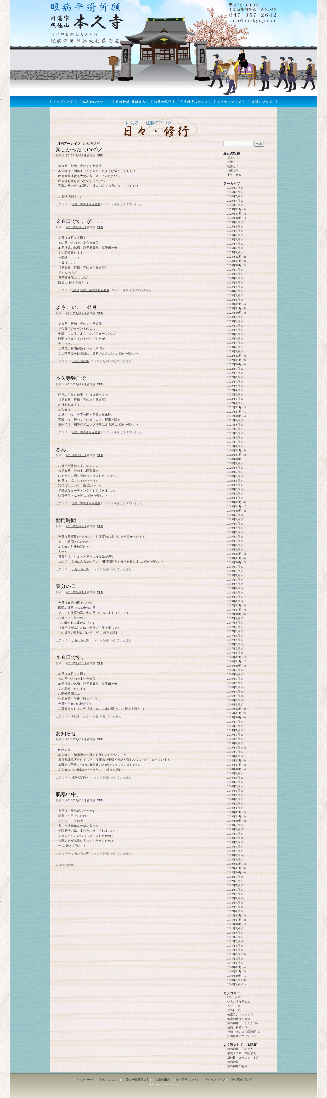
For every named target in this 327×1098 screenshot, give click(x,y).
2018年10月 (234, 562)
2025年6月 (233, 235)
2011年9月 (233, 928)
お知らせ (66, 733)
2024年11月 (234, 261)
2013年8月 (233, 829)
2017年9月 (233, 618)
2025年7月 (233, 231)
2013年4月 (233, 846)
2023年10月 (234, 312)
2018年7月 (233, 575)
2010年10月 (234, 975)
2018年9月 (233, 566)
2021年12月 (234, 407)
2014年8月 (233, 777)
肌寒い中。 (68, 794)
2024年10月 (234, 265)
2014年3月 (233, 799)
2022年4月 (233, 390)
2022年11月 (234, 360)
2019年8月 (233, 519)
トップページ (84, 1079)
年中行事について (188, 1079)
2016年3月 (233, 696)
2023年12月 (234, 304)
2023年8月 (233, 321)
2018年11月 (234, 558)
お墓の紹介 (162, 1079)
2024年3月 (233, 291)
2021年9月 (233, 420)
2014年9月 (233, 773)
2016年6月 (233, 683)
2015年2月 (233, 752)
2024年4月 (233, 286)
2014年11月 (234, 764)
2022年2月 (233, 398)
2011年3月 (233, 954)
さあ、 (63, 448)
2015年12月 (234, 708)
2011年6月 (233, 941)
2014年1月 (233, 808)
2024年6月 (233, 278)
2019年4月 (233, 536)
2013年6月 (233, 838)
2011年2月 (233, 958)
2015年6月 (233, 734)
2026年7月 (233, 187)
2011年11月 (234, 919)
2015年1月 (233, 756)
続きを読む (71, 196)
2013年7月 (233, 833)
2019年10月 (234, 510)
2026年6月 (233, 192)
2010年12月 (234, 967)
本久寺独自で (71, 377)
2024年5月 (233, 282)
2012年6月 (233, 889)
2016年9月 (233, 670)
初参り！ (233, 157)
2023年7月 (233, 325)
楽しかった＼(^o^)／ (79, 149)
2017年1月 (233, 652)
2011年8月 (233, 932)
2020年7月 (233, 472)
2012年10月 (234, 872)
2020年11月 (234, 454)
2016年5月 (233, 687)
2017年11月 (234, 609)
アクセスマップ (215, 1079)
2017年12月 (234, 605)
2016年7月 (233, 678)
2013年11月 (234, 816)
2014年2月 (233, 803)
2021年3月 (233, 442)
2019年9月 (233, 515)
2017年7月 (233, 627)
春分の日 (66, 585)
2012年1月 (233, 911)
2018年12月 (234, 553)
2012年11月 (234, 868)
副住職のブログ (241, 1079)
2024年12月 (234, 256)
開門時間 (66, 519)
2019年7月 (233, 523)
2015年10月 (234, 717)
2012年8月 (233, 881)
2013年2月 (233, 855)
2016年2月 (233, 700)
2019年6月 (233, 528)
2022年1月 (233, 403)
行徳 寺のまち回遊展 (86, 204)
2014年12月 (234, 760)
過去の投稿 (65, 865)
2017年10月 (234, 614)
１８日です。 (71, 656)
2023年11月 (234, 308)
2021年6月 (233, 433)
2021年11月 (234, 411)
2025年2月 (233, 248)
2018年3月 (233, 592)
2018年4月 (233, 588)
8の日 (75, 290)
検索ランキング (237, 1014)
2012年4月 (233, 898)
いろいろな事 (80, 361)
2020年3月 (233, 489)
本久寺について (109, 1079)
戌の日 (231, 1010)
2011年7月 (233, 937)
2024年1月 (233, 299)
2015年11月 (234, 713)
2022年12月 (234, 355)
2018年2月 (233, 597)
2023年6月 (233, 330)
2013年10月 (234, 820)
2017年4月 (233, 640)
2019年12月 (234, 502)
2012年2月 (233, 907)
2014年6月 (233, 786)
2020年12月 (234, 450)
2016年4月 (233, 691)
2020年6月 (233, 476)
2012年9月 (233, 876)
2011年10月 (234, 924)
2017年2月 (233, 648)
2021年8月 (233, 424)
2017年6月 (233, 631)
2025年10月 (234, 218)
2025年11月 (234, 213)
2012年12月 (234, 863)
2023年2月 (233, 347)
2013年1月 (233, 859)
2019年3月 (233, 541)
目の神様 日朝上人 (240, 1023)
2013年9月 (233, 825)
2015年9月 (233, 721)
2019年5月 (233, 532)
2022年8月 (233, 373)
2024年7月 (233, 274)
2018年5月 (233, 584)
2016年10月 (234, 665)
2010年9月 (233, 980)
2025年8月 (233, 226)
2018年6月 (233, 579)
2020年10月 (234, 459)
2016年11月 (234, 661)
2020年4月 (233, 485)
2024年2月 (233, 295)
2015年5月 (233, 739)
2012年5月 (233, 894)
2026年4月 (233, 200)
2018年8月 (233, 571)
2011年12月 (234, 915)
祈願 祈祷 (234, 1027)
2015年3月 (233, 747)
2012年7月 (233, 885)
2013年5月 (233, 842)
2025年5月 (233, 239)
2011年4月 (233, 950)
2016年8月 (233, 674)
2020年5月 (233, 480)
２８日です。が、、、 (81, 220)
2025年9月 (233, 222)
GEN (100, 155)
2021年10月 (234, 416)
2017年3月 (233, 644)
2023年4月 (233, 338)
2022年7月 (233, 377)
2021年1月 (233, 446)
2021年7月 (233, 429)
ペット (231, 1006)
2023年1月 (233, 351)
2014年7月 (233, 782)
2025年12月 (234, 209)
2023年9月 (233, 317)
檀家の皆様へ (80, 777)
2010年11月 (234, 971)
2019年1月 (233, 549)
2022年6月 (233, 381)
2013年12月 (234, 812)
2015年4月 (233, 743)
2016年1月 (233, 704)
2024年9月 (233, 269)
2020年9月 (233, 463)
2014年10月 (234, 769)
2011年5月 (233, 945)
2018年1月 (233, 601)
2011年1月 (233, 963)
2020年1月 (233, 497)
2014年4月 (233, 795)
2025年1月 (233, 252)
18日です (233, 170)
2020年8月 (233, 467)
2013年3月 (233, 851)
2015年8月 (233, 726)
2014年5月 (233, 790)
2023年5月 (233, 334)
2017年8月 (233, 622)
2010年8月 (233, 984)
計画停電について (238, 1036)
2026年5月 (233, 196)
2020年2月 (233, 493)
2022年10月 (234, 364)
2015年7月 (233, 730)
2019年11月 (234, 506)
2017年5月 (233, 635)
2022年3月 (233, 394)
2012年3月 (233, 902)
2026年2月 (233, 205)
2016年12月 (234, 657)
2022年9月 (233, 368)
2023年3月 (233, 342)
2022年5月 (233, 386)
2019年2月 (233, 545)
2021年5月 (233, 437)
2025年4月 (233, 243)
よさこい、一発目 (76, 306)
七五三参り (234, 175)
